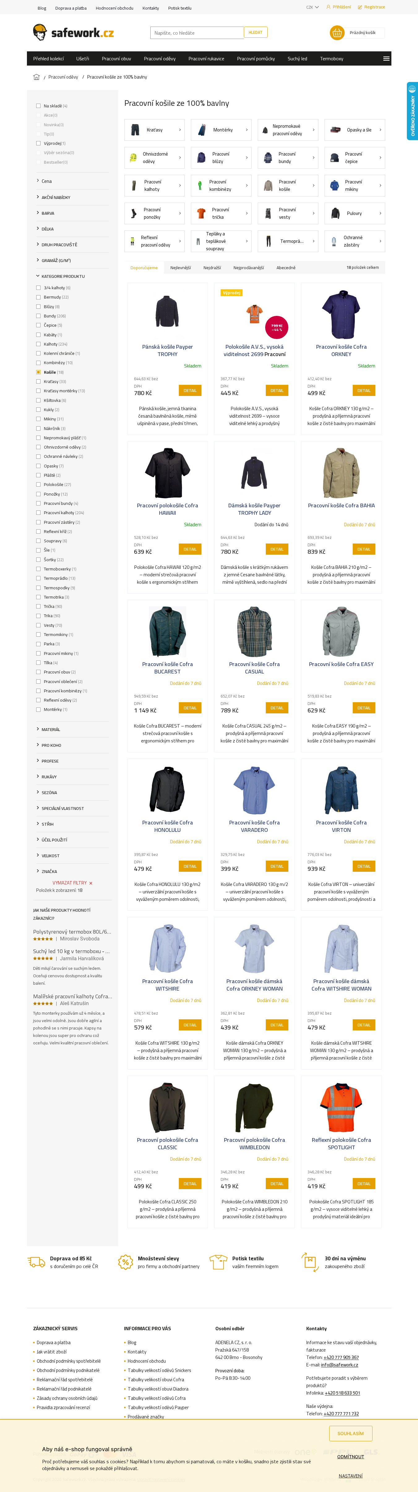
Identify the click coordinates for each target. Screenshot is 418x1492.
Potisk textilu (180, 8)
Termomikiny (58, 634)
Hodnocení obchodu (114, 8)
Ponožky (55, 494)
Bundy (54, 316)
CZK (310, 7)
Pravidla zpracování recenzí (63, 1407)
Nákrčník (54, 428)
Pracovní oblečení (62, 681)
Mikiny (53, 419)
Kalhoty (55, 344)
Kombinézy (57, 362)
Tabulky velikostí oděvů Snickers (159, 1370)
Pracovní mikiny (60, 653)
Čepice (52, 325)
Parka (51, 644)
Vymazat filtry (70, 882)
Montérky (55, 709)
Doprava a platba (71, 8)
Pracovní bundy (60, 503)
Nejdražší (212, 268)
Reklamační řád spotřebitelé (65, 1379)
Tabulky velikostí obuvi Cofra (156, 1379)
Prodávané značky (146, 1417)
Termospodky (59, 588)
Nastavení (351, 1475)
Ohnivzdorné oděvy (64, 447)
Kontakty (151, 8)
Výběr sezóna (58, 152)
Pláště (51, 475)
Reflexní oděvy (60, 700)
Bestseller (55, 162)
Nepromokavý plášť (64, 438)
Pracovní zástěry (61, 522)
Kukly (51, 409)
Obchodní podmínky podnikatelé (68, 1370)
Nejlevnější (180, 268)
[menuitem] (48, 58)
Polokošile (57, 484)
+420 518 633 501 (342, 1393)
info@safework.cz (339, 1365)
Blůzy (51, 306)
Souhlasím (351, 1433)
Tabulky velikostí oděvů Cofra (157, 1398)
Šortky (53, 560)
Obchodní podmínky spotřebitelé (69, 1361)
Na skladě (55, 106)
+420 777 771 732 (341, 1413)
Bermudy (55, 297)
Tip (48, 134)
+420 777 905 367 (341, 1357)
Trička (52, 606)
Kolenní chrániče (61, 353)
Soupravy (55, 541)
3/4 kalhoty (56, 288)
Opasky (53, 466)
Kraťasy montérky (64, 391)
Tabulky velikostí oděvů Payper (158, 1407)
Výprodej (54, 143)
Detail (190, 390)
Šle (49, 550)
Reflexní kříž (57, 531)
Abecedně (286, 268)
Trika (51, 616)
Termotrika (56, 597)
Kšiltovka (54, 400)
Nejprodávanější (249, 268)
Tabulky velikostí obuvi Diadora (158, 1389)
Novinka (53, 125)
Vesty (52, 625)
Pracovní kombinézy (65, 691)
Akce (50, 115)
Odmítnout (350, 1456)
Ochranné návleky (63, 456)
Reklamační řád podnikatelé (64, 1389)
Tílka (50, 663)
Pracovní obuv (59, 672)
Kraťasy (54, 381)
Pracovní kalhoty (63, 513)
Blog (42, 8)
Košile (53, 372)
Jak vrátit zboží (52, 1352)
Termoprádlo (59, 578)
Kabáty (52, 335)
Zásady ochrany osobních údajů (67, 1398)
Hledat (256, 32)
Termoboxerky (59, 569)
